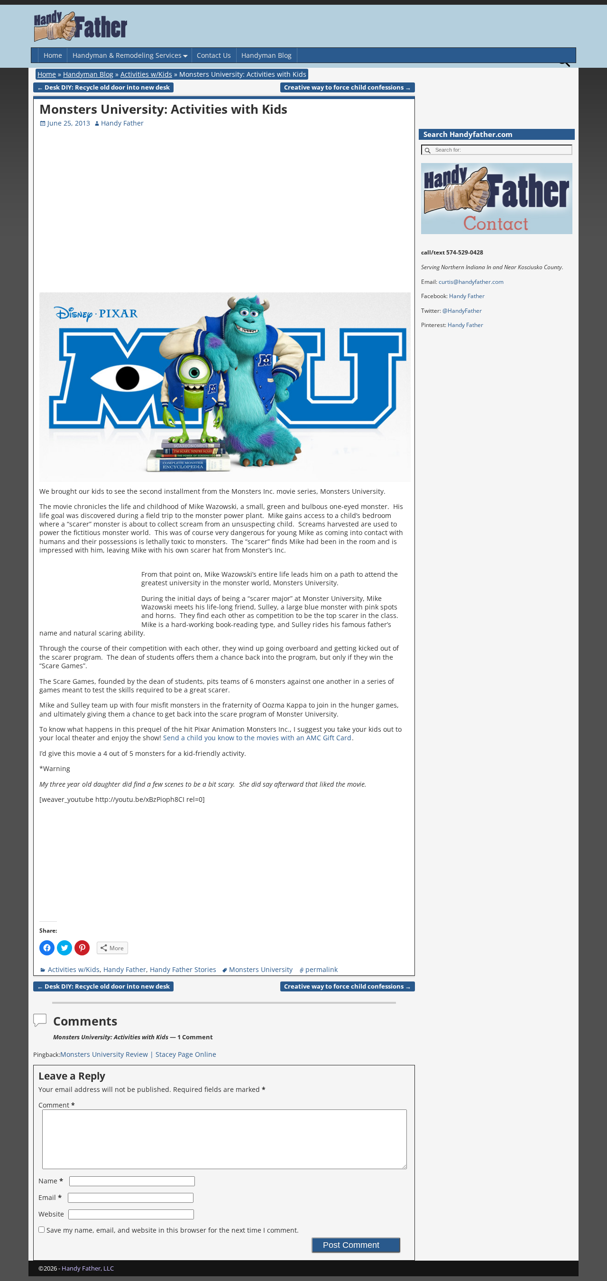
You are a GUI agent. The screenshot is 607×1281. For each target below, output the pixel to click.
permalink (321, 969)
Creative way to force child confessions (347, 87)
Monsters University (261, 969)
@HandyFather (462, 311)
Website (51, 1213)
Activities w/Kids (146, 74)
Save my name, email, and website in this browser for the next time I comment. (172, 1230)
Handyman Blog (266, 55)
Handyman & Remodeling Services (127, 55)
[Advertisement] (331, 221)
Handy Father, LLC (88, 1268)
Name (50, 1180)
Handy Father (124, 969)
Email (50, 1197)
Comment (56, 1104)
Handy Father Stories (183, 969)
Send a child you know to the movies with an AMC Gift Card (257, 737)
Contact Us (214, 55)
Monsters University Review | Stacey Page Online (138, 1054)
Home (53, 55)
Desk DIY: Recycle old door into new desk (103, 87)
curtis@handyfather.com (471, 282)
